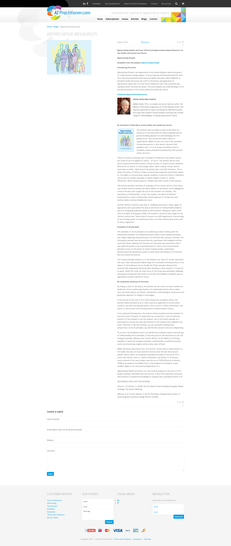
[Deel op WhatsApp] (174, 44)
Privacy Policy (52, 517)
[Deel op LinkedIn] (180, 42)
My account (166, 3)
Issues (125, 19)
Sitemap (147, 539)
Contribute (96, 3)
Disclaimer (51, 511)
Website (50, 440)
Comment (51, 450)
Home (100, 19)
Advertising (51, 503)
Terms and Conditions (56, 514)
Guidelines (51, 509)
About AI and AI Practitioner (135, 3)
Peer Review (52, 506)
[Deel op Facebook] (177, 42)
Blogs (144, 19)
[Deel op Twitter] (183, 42)
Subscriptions (112, 19)
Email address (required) (64, 429)
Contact (154, 3)
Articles (135, 19)
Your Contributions (112, 3)
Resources (145, 42)
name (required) (53, 419)
